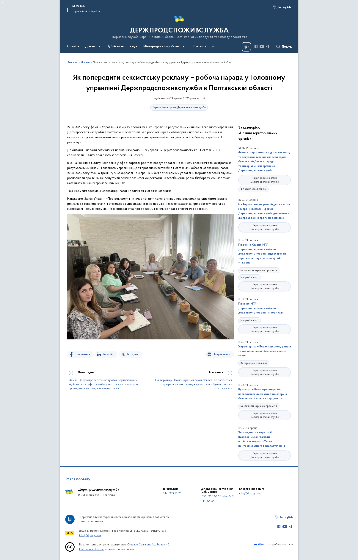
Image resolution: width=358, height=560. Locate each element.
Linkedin (108, 354)
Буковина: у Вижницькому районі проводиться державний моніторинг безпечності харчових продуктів (262, 394)
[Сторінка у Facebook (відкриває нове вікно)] (256, 46)
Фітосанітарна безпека (253, 189)
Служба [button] (73, 46)
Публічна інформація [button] (122, 46)
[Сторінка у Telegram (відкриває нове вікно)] (267, 46)
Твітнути (132, 354)
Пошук (287, 47)
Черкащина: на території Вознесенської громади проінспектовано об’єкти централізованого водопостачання (261, 439)
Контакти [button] (199, 46)
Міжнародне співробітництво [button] (164, 46)
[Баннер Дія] (246, 47)
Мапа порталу (78, 479)
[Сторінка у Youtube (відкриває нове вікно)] (262, 46)
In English (284, 7)
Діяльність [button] (92, 46)
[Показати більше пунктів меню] (213, 46)
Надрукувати (221, 354)
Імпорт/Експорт (250, 277)
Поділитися (82, 354)
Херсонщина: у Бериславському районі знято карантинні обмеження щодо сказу (264, 351)
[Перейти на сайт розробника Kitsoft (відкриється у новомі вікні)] (260, 544)
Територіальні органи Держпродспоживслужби (179, 107)
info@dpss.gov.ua (250, 493)
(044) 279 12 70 (171, 493)
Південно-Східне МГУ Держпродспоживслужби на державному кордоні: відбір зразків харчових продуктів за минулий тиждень (262, 253)
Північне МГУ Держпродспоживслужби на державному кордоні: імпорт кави (261, 308)
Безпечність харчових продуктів (259, 270)
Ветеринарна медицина (254, 363)
